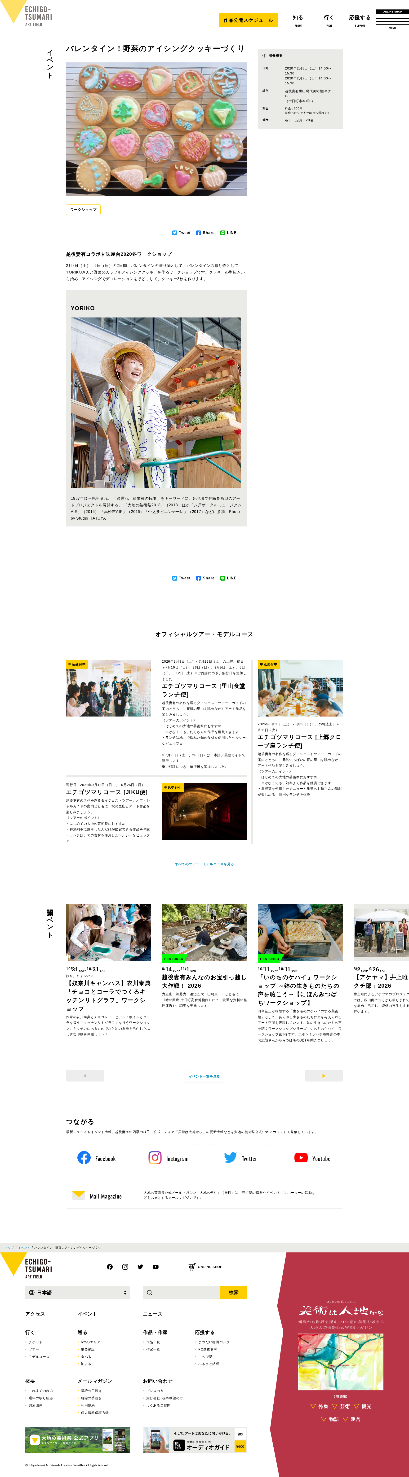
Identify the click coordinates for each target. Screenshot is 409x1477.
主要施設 (88, 1349)
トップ (9, 1247)
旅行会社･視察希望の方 (164, 1398)
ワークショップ (83, 210)
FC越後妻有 (207, 1349)
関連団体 (36, 1405)
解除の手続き (91, 1398)
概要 (30, 1381)
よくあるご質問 (158, 1405)
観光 (367, 1406)
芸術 (345, 1406)
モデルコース (39, 1357)
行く (30, 1332)
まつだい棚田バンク (214, 1342)
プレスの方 (155, 1391)
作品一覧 (153, 1342)
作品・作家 (155, 1332)
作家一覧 (153, 1349)
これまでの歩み (41, 1391)
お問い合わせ (158, 1381)
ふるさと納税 (208, 1364)
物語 (334, 1419)
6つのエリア (91, 1342)
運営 (356, 1419)
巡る (83, 1332)
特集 (324, 1406)
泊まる (86, 1364)
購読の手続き (91, 1391)
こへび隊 (205, 1357)
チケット (36, 1342)
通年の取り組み (41, 1398)
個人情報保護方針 (95, 1413)
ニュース (153, 1313)
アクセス (35, 1313)
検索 (234, 1292)
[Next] (324, 1076)
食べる (86, 1357)
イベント (50, 60)
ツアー (34, 1349)
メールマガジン (95, 1381)
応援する (205, 1332)
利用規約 (88, 1405)
